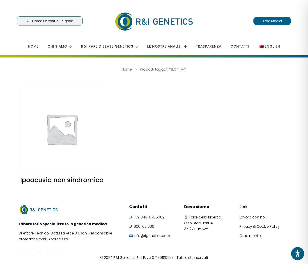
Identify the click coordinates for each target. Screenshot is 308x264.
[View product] (99, 92)
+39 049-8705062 (148, 217)
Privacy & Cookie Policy (259, 226)
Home (127, 69)
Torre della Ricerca (205, 217)
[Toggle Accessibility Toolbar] (298, 254)
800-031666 (144, 226)
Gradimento (250, 235)
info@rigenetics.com (152, 235)
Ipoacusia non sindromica (62, 180)
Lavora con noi (253, 217)
